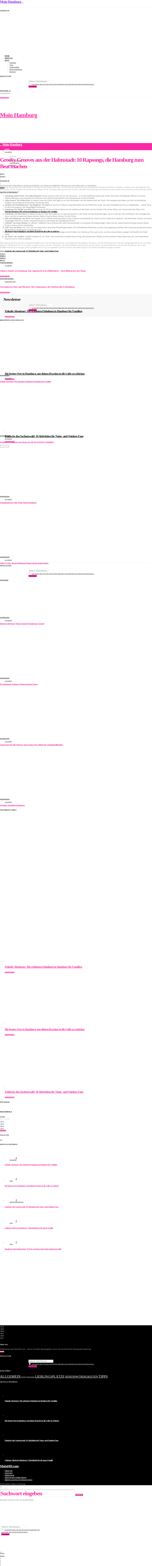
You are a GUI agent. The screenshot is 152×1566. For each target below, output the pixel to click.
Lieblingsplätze (14, 67)
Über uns (8, 58)
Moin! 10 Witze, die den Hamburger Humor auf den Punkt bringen (24, 563)
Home (7, 56)
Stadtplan (9, 170)
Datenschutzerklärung (15, 1478)
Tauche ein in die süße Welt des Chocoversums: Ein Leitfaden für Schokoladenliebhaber (31, 745)
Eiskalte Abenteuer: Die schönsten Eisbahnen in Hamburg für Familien (43, 311)
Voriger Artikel (6, 262)
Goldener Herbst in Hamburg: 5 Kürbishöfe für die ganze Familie (29, 1228)
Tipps (11, 65)
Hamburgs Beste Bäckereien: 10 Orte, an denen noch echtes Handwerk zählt (33, 1249)
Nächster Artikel (7, 278)
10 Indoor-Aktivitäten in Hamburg (12, 805)
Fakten (23, 1377)
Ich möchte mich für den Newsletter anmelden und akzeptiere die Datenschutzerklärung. (63, 84)
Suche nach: (4, 1488)
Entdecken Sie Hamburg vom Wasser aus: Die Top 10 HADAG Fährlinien (26, 442)
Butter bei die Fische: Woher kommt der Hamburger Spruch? (22, 624)
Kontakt (9, 1473)
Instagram (13, 72)
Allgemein (13, 63)
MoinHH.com (9, 1466)
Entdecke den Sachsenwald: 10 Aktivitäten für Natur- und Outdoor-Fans (32, 251)
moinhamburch (6, 1111)
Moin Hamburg (18, 115)
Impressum (9, 1475)
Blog (7, 60)
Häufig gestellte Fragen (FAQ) (18, 1480)
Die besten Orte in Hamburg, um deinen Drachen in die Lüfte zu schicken (45, 373)
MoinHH (2, 1116)
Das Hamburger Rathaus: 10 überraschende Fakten (19, 684)
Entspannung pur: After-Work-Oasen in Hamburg (18, 503)
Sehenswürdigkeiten (16, 69)
